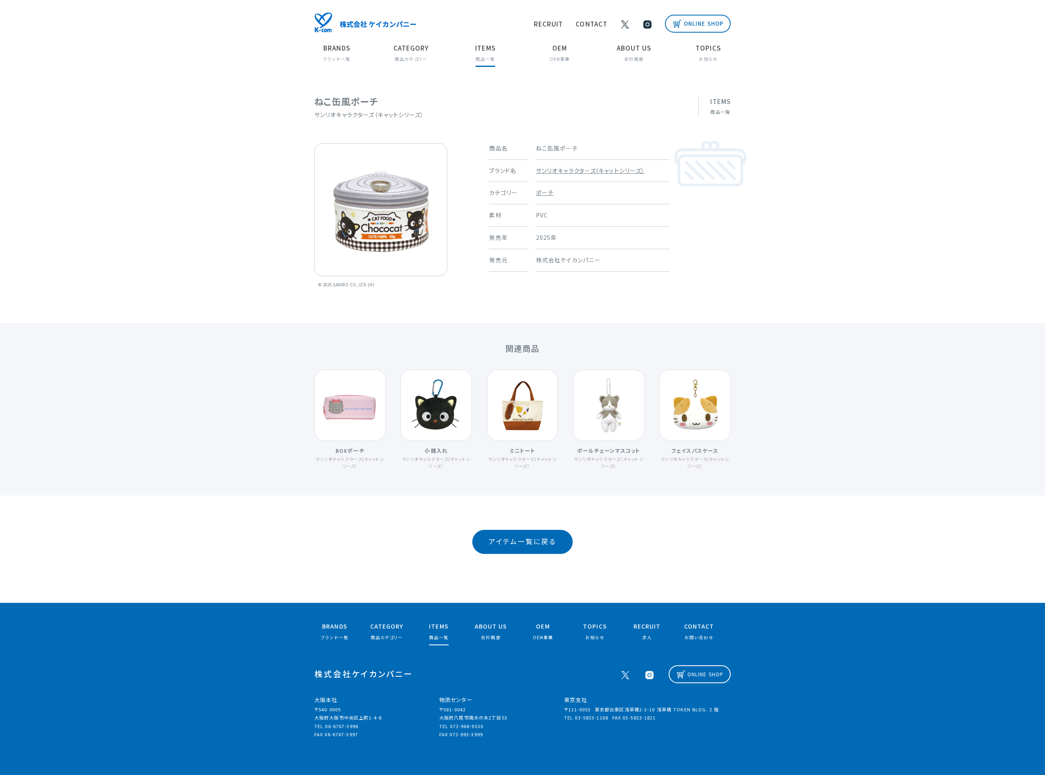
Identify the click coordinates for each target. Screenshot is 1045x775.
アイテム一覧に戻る (522, 541)
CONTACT (591, 23)
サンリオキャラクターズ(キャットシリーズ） (590, 170)
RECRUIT (548, 23)
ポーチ (545, 192)
